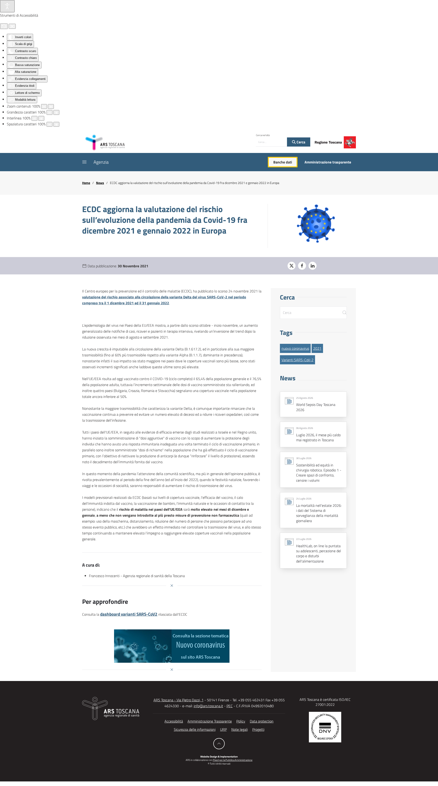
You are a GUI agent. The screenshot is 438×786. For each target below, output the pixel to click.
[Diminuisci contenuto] (44, 106)
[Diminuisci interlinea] (34, 118)
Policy (240, 721)
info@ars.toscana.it (208, 706)
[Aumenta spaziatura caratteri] (56, 124)
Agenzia (101, 162)
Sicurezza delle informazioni (195, 729)
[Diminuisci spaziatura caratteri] (49, 124)
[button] (84, 162)
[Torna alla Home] (105, 142)
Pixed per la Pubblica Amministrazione (233, 760)
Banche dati (282, 162)
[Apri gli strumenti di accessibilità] (7, 6)
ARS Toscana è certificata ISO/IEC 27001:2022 (325, 702)
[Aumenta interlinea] (41, 118)
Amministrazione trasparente (328, 162)
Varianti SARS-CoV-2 (297, 360)
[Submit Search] (344, 312)
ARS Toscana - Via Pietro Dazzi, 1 (178, 700)
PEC (230, 706)
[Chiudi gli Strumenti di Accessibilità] (12, 26)
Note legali (239, 729)
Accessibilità (173, 721)
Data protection (262, 721)
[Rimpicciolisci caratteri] (49, 112)
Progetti (258, 729)
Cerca (300, 142)
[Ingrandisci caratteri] (56, 112)
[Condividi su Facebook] (302, 266)
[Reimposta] (4, 26)
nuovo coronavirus (295, 348)
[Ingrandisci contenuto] (51, 106)
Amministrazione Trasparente (210, 721)
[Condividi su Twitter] (291, 266)
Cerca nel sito (263, 135)
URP (223, 729)
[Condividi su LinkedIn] (312, 266)
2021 (317, 348)
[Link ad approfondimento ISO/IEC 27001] (325, 726)
